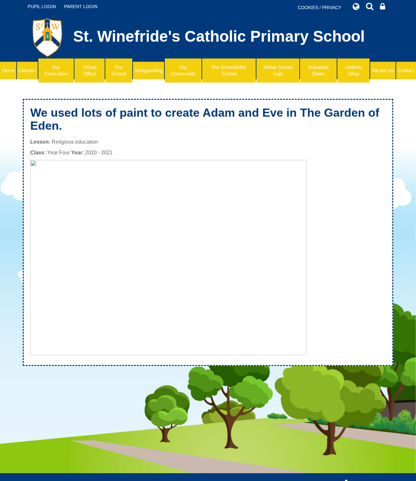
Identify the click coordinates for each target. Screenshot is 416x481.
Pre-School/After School (229, 70)
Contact (406, 70)
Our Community (183, 70)
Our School (118, 70)
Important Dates (318, 70)
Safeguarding (148, 70)
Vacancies (383, 70)
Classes (27, 70)
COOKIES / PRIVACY (319, 7)
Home (8, 70)
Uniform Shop (353, 70)
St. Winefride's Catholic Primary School (219, 36)
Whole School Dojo (277, 70)
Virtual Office (89, 70)
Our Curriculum (56, 70)
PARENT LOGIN (81, 6)
